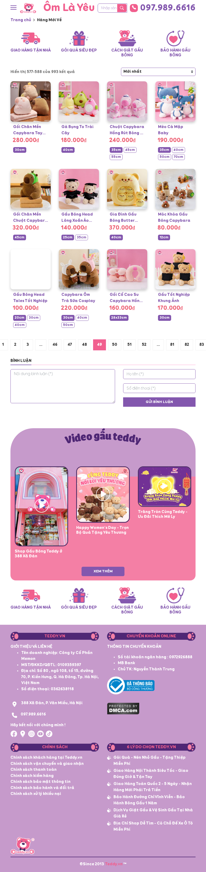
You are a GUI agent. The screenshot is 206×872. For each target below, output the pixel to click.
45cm (130, 150)
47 (70, 345)
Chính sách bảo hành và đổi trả (42, 788)
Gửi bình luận (159, 402)
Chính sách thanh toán (33, 770)
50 (114, 345)
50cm (165, 157)
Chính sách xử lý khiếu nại (35, 794)
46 (55, 345)
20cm (19, 317)
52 (144, 345)
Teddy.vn (114, 864)
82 (187, 345)
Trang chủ (20, 20)
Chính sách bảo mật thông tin (40, 782)
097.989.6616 (168, 8)
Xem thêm (103, 571)
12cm (164, 237)
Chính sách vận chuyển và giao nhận (47, 764)
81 (172, 345)
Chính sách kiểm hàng (32, 776)
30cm (20, 150)
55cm (116, 157)
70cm (178, 157)
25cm (67, 237)
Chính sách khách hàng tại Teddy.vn (46, 757)
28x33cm (119, 317)
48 (84, 345)
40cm (68, 150)
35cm (116, 150)
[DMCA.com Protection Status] (123, 708)
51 (129, 345)
